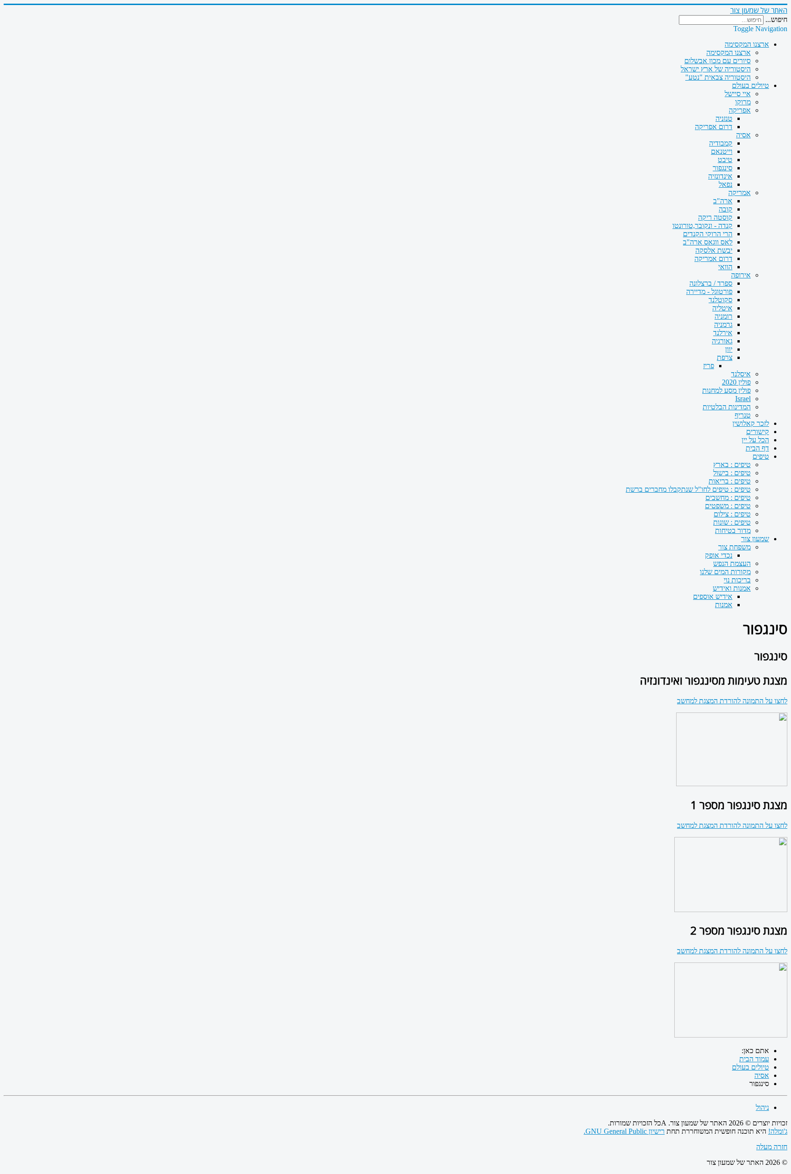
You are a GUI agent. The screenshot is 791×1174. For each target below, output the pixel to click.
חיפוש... (776, 19)
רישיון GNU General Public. (624, 1131)
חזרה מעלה (771, 1147)
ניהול (762, 1107)
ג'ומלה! (777, 1131)
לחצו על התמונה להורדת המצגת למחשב (732, 701)
